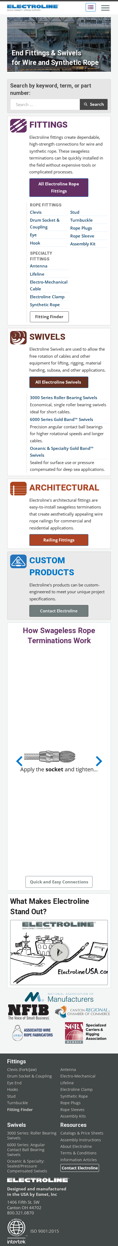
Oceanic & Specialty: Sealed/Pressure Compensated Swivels (27, 1166)
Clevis (35, 212)
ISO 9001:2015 (44, 1231)
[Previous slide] (20, 761)
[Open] (91, 7)
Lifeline (37, 274)
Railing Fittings (58, 540)
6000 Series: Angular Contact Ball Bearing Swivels (26, 1149)
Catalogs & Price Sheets (81, 1133)
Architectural (64, 488)
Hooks (12, 1089)
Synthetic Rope (45, 304)
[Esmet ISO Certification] (17, 1231)
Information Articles (78, 1159)
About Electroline (76, 1146)
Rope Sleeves (72, 1109)
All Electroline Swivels (58, 382)
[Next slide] (98, 761)
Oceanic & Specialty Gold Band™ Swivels (62, 452)
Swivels (47, 337)
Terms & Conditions (78, 1153)
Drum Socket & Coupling (45, 223)
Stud (74, 212)
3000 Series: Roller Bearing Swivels (32, 1135)
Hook (35, 243)
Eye (33, 234)
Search (97, 104)
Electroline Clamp (47, 296)
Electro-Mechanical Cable (49, 285)
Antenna (38, 266)
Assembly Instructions (80, 1139)
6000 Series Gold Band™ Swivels (61, 419)
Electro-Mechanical (77, 1076)
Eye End (14, 1083)
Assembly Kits (73, 1116)
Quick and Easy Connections (59, 881)
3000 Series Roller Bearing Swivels (63, 397)
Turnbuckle (81, 220)
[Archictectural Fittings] (18, 488)
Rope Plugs (81, 228)
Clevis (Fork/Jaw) (21, 1069)
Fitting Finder (49, 316)
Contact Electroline (59, 610)
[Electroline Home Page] (33, 8)
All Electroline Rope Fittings (58, 187)
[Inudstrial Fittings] (18, 125)
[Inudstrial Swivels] (18, 337)
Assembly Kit (82, 243)
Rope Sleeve (82, 236)
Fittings (48, 125)
